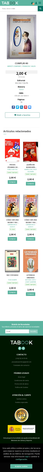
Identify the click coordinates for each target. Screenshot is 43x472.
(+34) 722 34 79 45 (21, 358)
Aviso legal (21, 377)
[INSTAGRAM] (23, 348)
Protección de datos (21, 384)
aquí (27, 456)
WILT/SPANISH (12, 275)
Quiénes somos (21, 399)
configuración (21, 459)
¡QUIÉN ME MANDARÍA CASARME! (30, 165)
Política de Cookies (21, 387)
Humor (21, 89)
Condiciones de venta (21, 380)
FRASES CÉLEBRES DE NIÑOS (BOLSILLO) (12, 165)
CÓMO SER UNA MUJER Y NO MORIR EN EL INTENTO (12, 221)
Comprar (12, 182)
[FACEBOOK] (19, 348)
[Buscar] (40, 8)
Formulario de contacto (21, 365)
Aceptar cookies (21, 466)
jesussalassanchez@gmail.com (21, 362)
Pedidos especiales (21, 402)
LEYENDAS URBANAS (30, 276)
